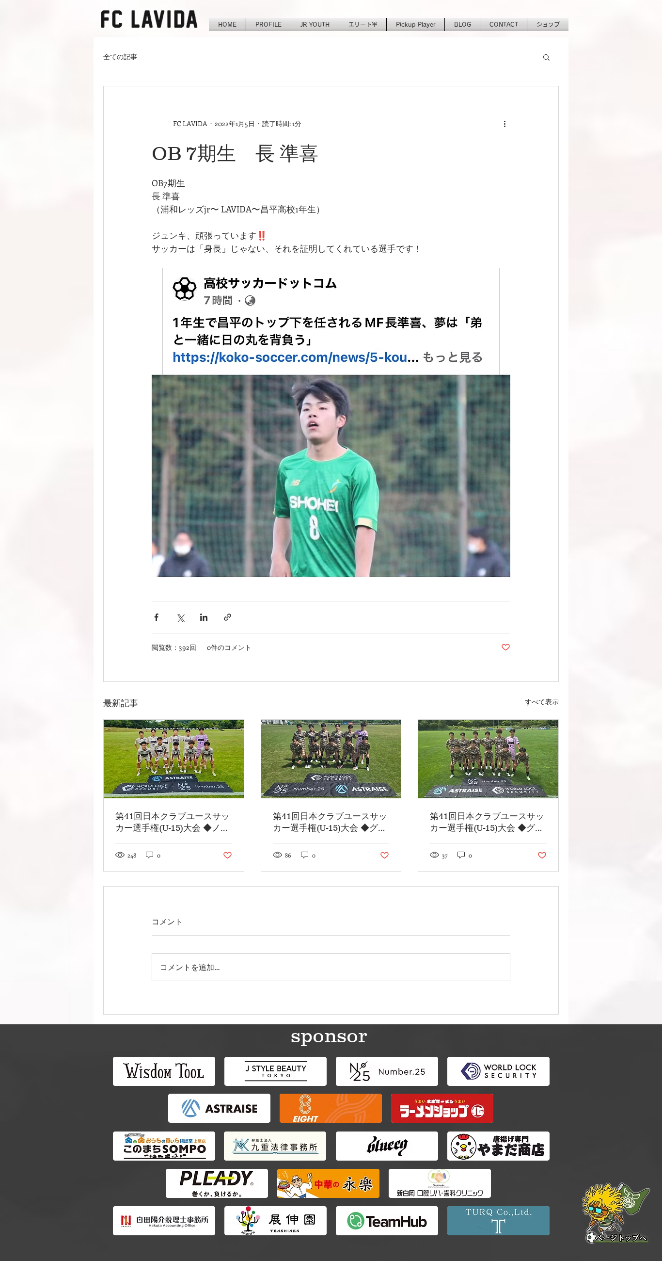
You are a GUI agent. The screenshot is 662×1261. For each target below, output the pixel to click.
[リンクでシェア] (227, 617)
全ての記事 (120, 56)
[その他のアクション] (504, 123)
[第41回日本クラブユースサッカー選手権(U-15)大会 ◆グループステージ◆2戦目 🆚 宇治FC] (488, 759)
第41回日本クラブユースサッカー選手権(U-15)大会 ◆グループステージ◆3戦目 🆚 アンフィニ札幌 (331, 822)
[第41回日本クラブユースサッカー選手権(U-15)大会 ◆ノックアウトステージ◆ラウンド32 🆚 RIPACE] (174, 759)
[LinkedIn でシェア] (203, 617)
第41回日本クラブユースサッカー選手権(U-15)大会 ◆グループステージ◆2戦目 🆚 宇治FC (488, 822)
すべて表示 (542, 701)
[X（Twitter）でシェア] (180, 617)
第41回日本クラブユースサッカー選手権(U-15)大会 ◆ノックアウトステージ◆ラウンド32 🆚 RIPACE (172, 822)
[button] (546, 57)
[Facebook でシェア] (156, 617)
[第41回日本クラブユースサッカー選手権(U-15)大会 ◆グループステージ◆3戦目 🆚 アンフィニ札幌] (331, 759)
